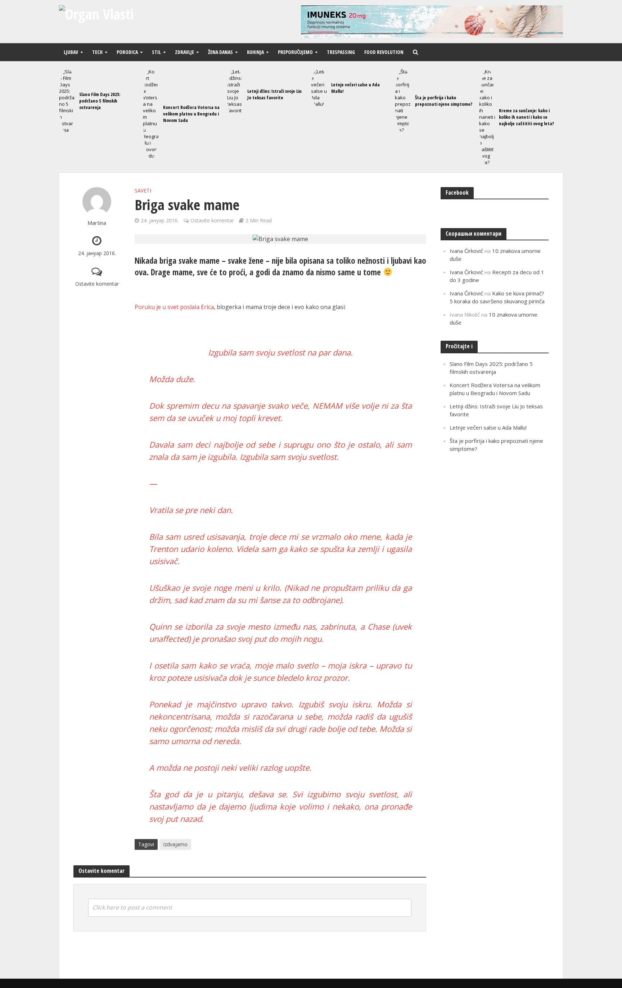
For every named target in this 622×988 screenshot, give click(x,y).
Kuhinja (255, 52)
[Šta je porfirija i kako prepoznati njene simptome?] (403, 100)
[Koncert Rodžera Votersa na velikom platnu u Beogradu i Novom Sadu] (151, 113)
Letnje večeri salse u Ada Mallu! (355, 87)
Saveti (143, 190)
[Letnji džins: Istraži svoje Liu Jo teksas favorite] (235, 94)
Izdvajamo (175, 844)
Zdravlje (184, 52)
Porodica (127, 52)
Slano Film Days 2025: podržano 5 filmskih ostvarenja (99, 100)
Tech (97, 52)
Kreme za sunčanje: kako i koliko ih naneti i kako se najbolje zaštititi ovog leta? (526, 117)
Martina (96, 222)
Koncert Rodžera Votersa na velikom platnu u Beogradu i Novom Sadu (191, 113)
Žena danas (220, 52)
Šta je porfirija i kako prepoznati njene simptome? (443, 100)
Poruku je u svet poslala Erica (174, 307)
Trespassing (341, 52)
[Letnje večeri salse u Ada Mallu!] (319, 87)
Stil (156, 52)
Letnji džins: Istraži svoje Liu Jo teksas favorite (274, 94)
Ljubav (71, 52)
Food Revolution (384, 52)
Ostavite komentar (97, 283)
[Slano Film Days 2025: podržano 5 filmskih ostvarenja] (67, 100)
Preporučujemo (295, 52)
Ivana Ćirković (466, 250)
